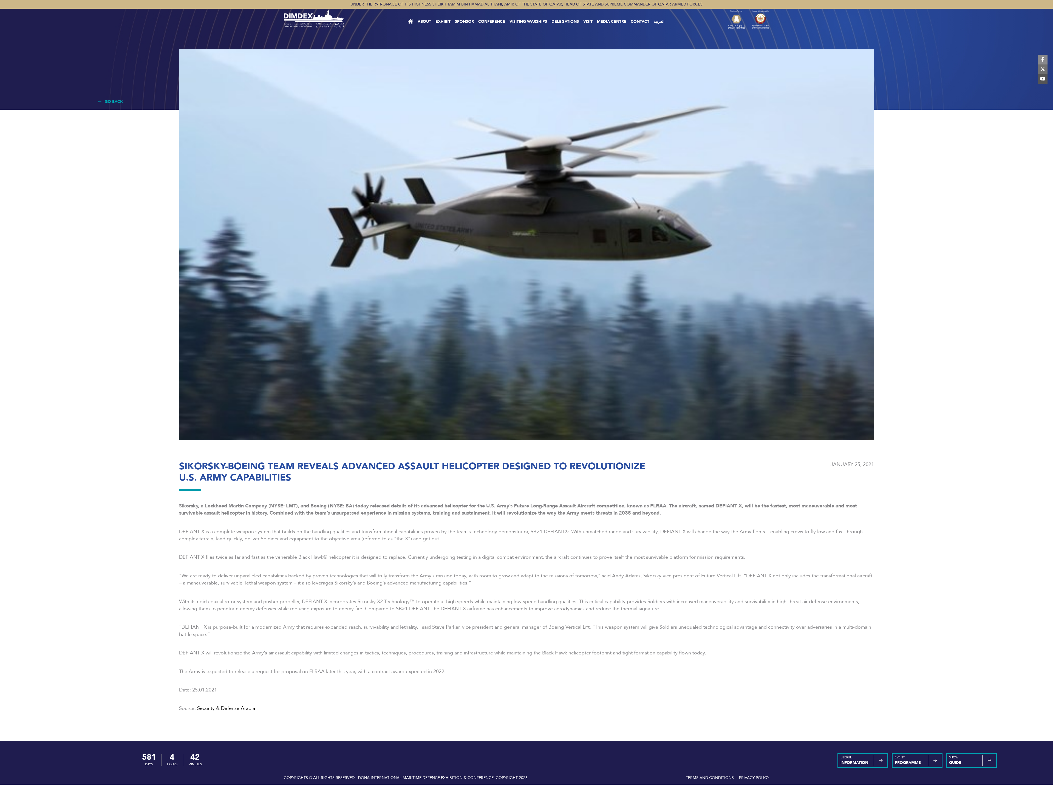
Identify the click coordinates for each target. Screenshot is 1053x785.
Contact (640, 21)
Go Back (112, 101)
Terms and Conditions (710, 777)
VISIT (588, 21)
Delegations (565, 21)
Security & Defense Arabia (226, 708)
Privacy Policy (754, 777)
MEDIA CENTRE (611, 21)
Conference (491, 21)
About (424, 21)
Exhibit (443, 21)
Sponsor (464, 21)
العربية (659, 21)
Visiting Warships (528, 21)
